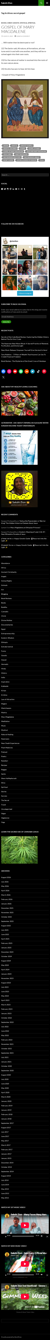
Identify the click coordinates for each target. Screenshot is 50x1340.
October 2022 (6, 1018)
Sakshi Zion (6, 3)
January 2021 (6, 1062)
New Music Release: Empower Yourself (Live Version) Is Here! (24, 350)
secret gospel (8, 160)
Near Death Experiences (10, 743)
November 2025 (7, 912)
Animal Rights (6, 581)
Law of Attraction (7, 699)
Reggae (4, 770)
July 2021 (4, 1057)
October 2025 (6, 917)
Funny (3, 651)
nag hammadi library (32, 157)
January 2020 (6, 1101)
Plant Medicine (7, 748)
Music (3, 726)
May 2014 (5, 1189)
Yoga (3, 822)
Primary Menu (47, 3)
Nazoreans (5, 739)
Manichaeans (6, 708)
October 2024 (6, 956)
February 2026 (6, 899)
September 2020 (7, 1070)
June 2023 (5, 991)
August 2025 (6, 926)
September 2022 (7, 1022)
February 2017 (6, 1149)
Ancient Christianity (9, 572)
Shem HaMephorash (9, 778)
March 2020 (5, 1097)
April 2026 (5, 890)
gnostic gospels (27, 145)
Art (2, 590)
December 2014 (7, 1163)
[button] (9, 252)
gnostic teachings (10, 148)
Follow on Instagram (25, 293)
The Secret (5, 800)
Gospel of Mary (34, 148)
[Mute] (42, 1236)
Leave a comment (23, 36)
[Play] (5, 1236)
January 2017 (6, 1154)
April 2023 (5, 1000)
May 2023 (5, 996)
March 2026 (5, 895)
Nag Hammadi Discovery (12, 157)
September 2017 (7, 1123)
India (3, 677)
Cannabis (4, 611)
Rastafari (4, 761)
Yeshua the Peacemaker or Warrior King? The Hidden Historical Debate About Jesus (23, 522)
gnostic (14, 145)
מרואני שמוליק (6, 538)
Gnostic (16, 23)
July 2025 (4, 930)
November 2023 (7, 978)
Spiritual (31, 23)
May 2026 (5, 886)
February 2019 (6, 1106)
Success (4, 796)
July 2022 (4, 1027)
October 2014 (6, 1167)
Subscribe (6, 322)
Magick (4, 704)
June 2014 (5, 1185)
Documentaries (7, 625)
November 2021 (7, 1044)
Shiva (3, 783)
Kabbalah (4, 686)
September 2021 (7, 1053)
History (4, 673)
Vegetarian (5, 818)
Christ (9, 23)
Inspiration (5, 682)
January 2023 (6, 1013)
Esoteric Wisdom (7, 638)
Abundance (5, 563)
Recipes (4, 765)
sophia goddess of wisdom (26, 160)
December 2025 (7, 908)
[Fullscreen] (46, 1236)
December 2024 (7, 952)
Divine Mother (6, 620)
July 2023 (4, 987)
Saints (3, 774)
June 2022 (5, 1031)
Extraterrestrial (7, 647)
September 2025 (7, 921)
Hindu (3, 669)
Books (4, 23)
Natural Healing (7, 734)
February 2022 (6, 1040)
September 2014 (7, 1171)
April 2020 (5, 1092)
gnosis (5, 145)
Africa (3, 568)
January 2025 (6, 948)
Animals (4, 585)
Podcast (4, 752)
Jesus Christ (7, 154)
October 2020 (6, 1066)
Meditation (5, 721)
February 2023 (6, 1009)
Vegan (3, 813)
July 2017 (4, 1132)
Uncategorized (6, 809)
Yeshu (42, 160)
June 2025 (5, 934)
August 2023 (6, 983)
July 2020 (4, 1079)
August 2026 (6, 877)
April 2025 (5, 939)
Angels (3, 576)
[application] (25, 1225)
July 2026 (4, 882)
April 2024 (5, 969)
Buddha (4, 607)
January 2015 (6, 1158)
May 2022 (5, 1035)
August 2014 (6, 1176)
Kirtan (3, 691)
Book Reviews (6, 598)
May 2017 (5, 1141)
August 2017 (6, 1128)
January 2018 (6, 1119)
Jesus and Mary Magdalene (36, 151)
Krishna (4, 695)
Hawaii (4, 660)
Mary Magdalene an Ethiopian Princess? (25, 527)
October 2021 (6, 1048)
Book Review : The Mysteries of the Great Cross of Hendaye (23, 361)
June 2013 (5, 1193)
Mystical (23, 23)
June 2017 (5, 1136)
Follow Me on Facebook (12, 224)
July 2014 (4, 1180)
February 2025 (6, 943)
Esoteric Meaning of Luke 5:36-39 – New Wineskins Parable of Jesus (23, 533)
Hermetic (4, 664)
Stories (3, 791)
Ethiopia (4, 642)
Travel (3, 805)
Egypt (3, 629)
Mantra (4, 712)
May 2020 (5, 1088)
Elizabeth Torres (7, 545)
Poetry (3, 756)
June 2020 (5, 1084)
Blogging (4, 594)
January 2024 (6, 974)
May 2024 (5, 965)
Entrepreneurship (8, 633)
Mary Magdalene (7, 717)
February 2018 (6, 1114)
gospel (22, 148)
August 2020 (6, 1075)
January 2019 (6, 1110)
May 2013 (5, 1198)
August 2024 (6, 961)
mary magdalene (21, 154)
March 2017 (5, 1145)
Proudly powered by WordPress (11, 1337)
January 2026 (6, 904)
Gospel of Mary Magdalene (17, 29)
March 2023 (5, 1005)
